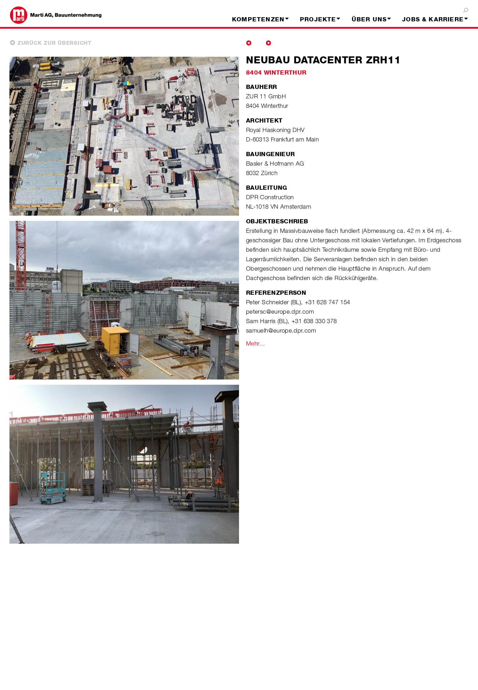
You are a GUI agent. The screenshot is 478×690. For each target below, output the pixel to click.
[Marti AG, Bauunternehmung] (62, 15)
